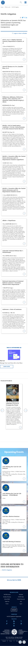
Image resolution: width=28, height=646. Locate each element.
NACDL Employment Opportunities (14, 616)
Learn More (6, 366)
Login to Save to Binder (20, 33)
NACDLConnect (7, 594)
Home (2, 7)
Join (21, 601)
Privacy (11, 641)
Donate (14, 610)
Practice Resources (21, 599)
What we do (7, 7)
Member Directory (7, 597)
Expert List (7, 601)
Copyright (4, 641)
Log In (21, 603)
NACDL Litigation (7, 570)
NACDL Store (21, 597)
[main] (14, 294)
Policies (17, 641)
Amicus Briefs (7, 599)
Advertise (21, 594)
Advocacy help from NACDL (14, 580)
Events (7, 603)
